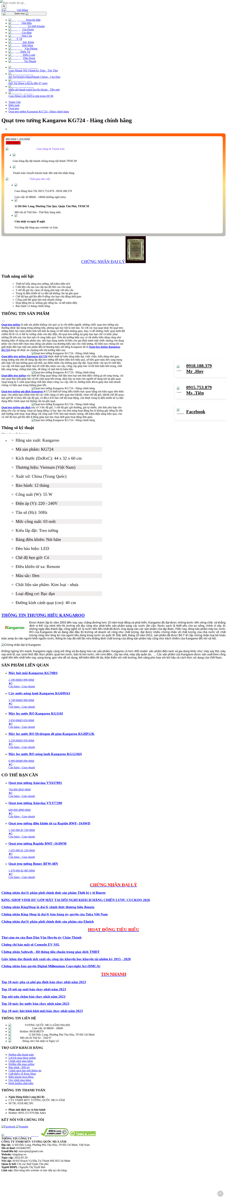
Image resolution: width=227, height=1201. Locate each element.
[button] (220, 1194)
